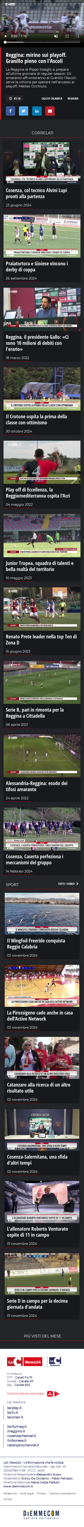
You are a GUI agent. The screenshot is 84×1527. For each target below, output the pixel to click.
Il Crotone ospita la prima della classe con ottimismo (36, 419)
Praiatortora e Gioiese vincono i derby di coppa (37, 266)
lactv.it (12, 1412)
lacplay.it (14, 1408)
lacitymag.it (17, 1426)
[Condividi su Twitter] (23, 112)
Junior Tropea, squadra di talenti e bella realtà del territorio (40, 565)
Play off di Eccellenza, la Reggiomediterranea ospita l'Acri (38, 492)
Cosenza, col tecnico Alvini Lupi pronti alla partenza (36, 193)
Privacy (41, 1493)
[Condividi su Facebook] (10, 112)
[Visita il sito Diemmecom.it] (42, 1521)
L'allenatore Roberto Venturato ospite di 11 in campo (37, 1231)
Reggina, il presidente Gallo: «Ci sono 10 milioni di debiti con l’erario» (37, 342)
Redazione (10, 1493)
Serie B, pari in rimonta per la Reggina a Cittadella (35, 712)
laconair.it (15, 1417)
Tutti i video (66, 884)
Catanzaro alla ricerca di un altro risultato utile (38, 1087)
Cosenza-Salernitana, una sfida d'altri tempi (37, 1159)
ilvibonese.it (17, 1440)
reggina (73, 98)
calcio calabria (52, 98)
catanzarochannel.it (23, 1445)
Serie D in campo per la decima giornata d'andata (37, 1303)
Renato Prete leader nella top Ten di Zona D (41, 639)
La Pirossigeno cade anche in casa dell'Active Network (40, 1015)
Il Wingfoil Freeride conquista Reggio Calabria (36, 943)
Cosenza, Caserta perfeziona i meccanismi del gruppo (34, 859)
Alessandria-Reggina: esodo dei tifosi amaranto (36, 786)
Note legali (27, 1493)
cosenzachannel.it (21, 1436)
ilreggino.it (16, 1431)
